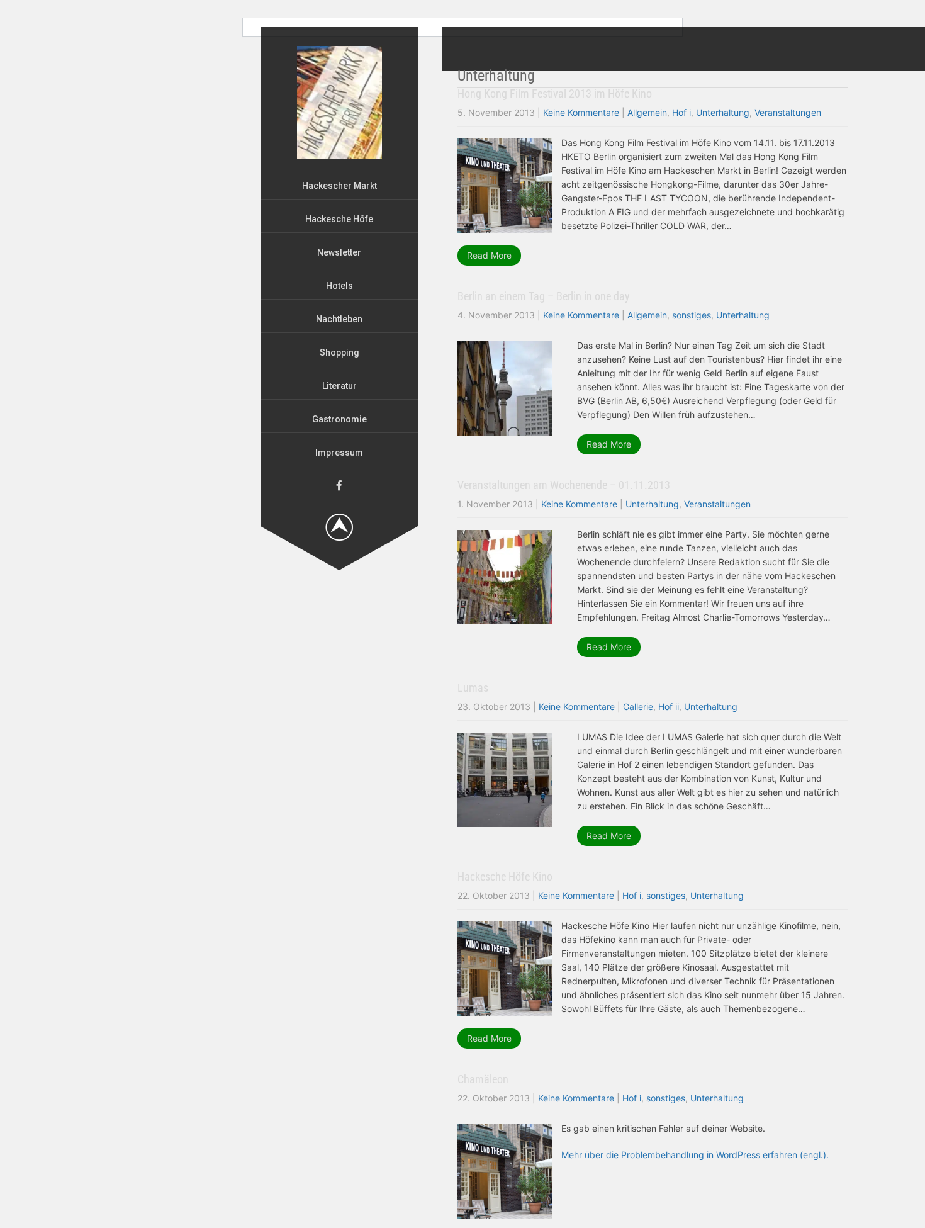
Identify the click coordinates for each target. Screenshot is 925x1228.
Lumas (472, 687)
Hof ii (668, 706)
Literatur (339, 386)
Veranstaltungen (787, 112)
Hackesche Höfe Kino (504, 876)
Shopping (339, 352)
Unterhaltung (722, 112)
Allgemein (647, 112)
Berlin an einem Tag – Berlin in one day (543, 296)
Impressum (339, 453)
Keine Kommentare (581, 112)
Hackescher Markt (339, 186)
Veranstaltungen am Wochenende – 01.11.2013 (563, 485)
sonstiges (691, 315)
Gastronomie (339, 419)
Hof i (681, 112)
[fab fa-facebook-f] (339, 485)
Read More (489, 255)
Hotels (339, 286)
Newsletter (339, 252)
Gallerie (638, 706)
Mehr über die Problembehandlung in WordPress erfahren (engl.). (695, 1154)
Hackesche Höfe (339, 219)
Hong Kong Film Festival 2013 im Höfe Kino (554, 93)
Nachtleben (339, 319)
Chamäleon (482, 1079)
